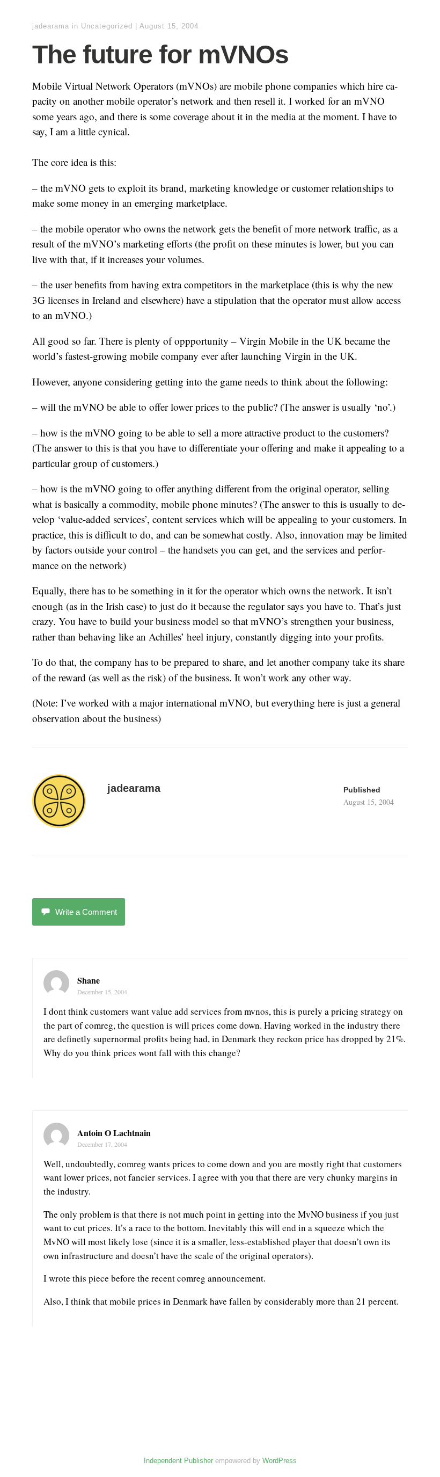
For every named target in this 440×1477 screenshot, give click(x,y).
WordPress (279, 1461)
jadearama (50, 26)
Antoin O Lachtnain (114, 1132)
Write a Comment (86, 911)
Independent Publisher (178, 1461)
